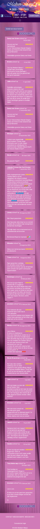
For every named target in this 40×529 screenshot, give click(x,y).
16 (31, 33)
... (34, 38)
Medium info (29, 517)
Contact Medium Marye (15, 517)
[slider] (29, 44)
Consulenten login (20, 523)
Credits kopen (34, 16)
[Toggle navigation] (20, 20)
